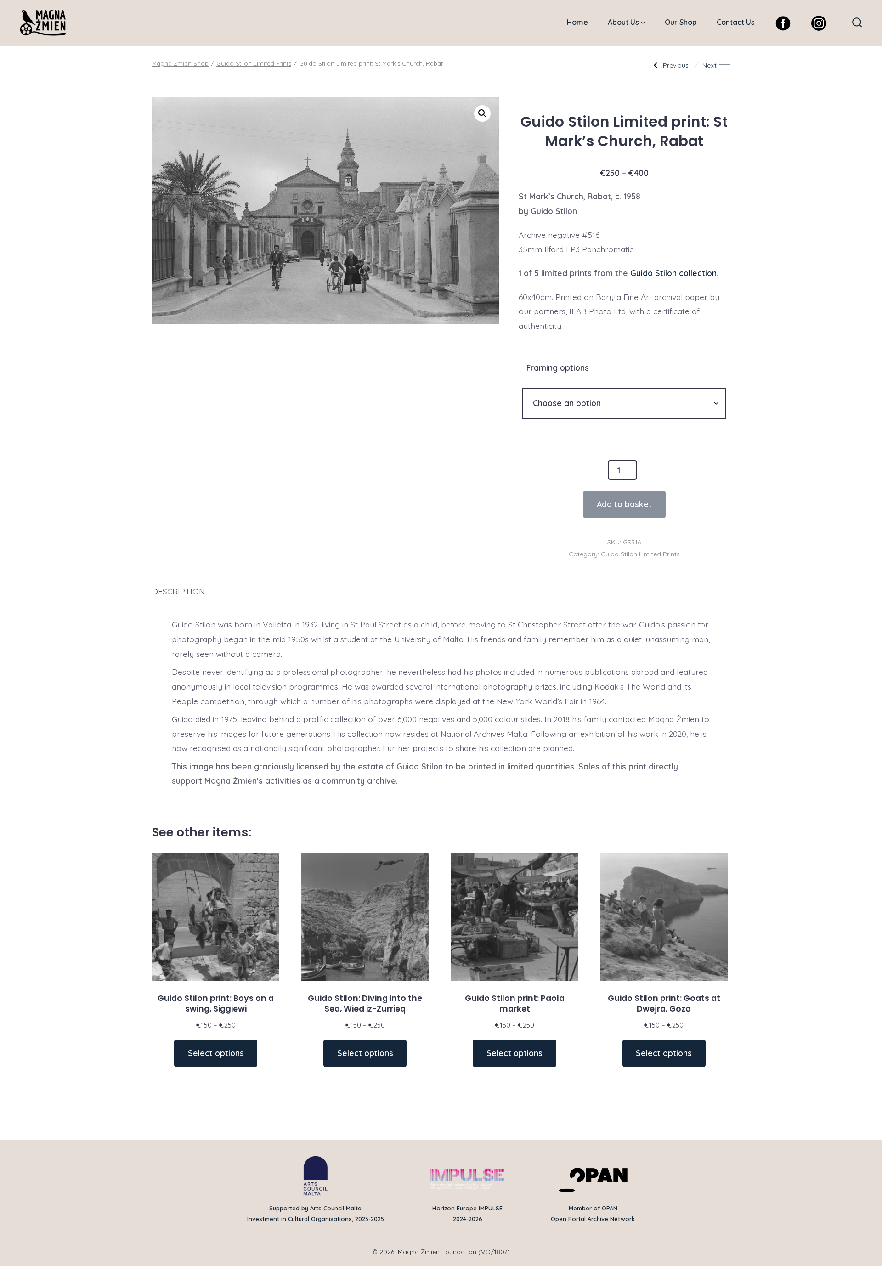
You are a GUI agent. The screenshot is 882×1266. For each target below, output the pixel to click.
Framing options (557, 367)
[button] (482, 113)
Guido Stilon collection (673, 273)
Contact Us (736, 22)
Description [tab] (178, 591)
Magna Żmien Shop (180, 63)
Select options (216, 1053)
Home (577, 22)
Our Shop (681, 22)
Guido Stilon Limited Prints (253, 63)
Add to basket (624, 504)
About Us (623, 22)
